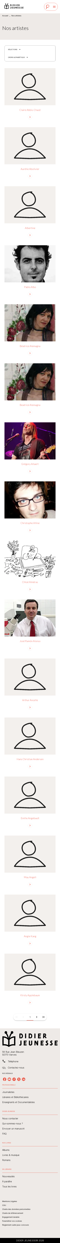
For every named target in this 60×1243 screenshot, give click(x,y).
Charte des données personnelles (16, 1209)
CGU (4, 1205)
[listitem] (4, 1079)
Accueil (5, 16)
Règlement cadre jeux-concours (15, 1225)
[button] (14, 49)
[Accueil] (14, 6)
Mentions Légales (9, 1201)
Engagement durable (10, 1217)
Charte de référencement (12, 1213)
